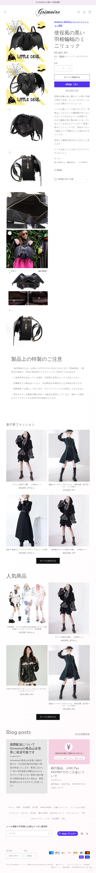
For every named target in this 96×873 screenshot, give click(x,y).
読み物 (33, 813)
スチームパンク (72, 813)
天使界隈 (26, 807)
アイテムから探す (78, 807)
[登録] (48, 833)
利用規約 (87, 865)
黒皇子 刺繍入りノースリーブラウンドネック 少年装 (27, 550)
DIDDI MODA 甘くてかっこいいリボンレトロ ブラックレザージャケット (27, 690)
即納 (18, 807)
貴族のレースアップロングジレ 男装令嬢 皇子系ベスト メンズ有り (69, 486)
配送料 (62, 56)
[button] (5, 12)
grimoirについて (57, 813)
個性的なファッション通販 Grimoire (25, 865)
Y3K (63, 818)
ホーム (11, 807)
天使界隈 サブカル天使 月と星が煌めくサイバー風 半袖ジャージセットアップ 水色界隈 (27, 628)
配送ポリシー (55, 867)
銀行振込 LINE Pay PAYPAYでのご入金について (67, 772)
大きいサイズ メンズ (40, 818)
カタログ (24, 813)
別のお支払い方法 (72, 90)
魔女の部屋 (43, 813)
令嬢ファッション (61, 807)
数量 (56, 63)
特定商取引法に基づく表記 (81, 867)
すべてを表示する (48, 560)
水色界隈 (55, 818)
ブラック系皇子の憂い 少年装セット (26, 485)
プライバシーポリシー (74, 865)
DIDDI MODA (45, 807)
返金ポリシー (60, 865)
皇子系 (35, 807)
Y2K (83, 813)
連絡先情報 (66, 867)
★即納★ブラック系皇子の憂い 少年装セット (69, 550)
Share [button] (59, 170)
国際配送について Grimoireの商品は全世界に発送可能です (25, 748)
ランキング (13, 813)
